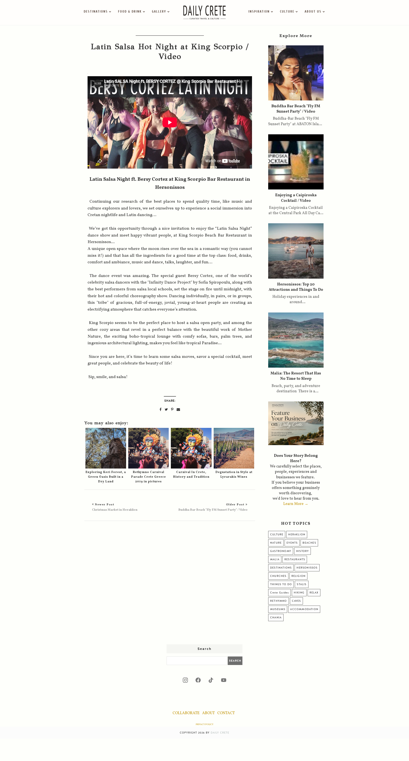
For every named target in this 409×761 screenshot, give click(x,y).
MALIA (274, 559)
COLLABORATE (186, 713)
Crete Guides (279, 592)
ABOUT (208, 713)
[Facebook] (198, 680)
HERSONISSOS (307, 567)
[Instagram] (185, 680)
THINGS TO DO (281, 584)
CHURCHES (278, 576)
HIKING (299, 592)
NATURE (276, 543)
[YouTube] (223, 680)
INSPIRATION (259, 11)
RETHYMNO (278, 601)
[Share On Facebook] (160, 409)
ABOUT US (313, 11)
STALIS (301, 584)
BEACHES (309, 543)
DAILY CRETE (220, 732)
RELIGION (298, 576)
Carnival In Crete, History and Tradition (191, 474)
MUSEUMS (277, 609)
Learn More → (295, 504)
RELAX (314, 592)
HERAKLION (296, 534)
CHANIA (276, 617)
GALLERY (159, 11)
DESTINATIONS (96, 11)
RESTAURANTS (294, 559)
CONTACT (226, 713)
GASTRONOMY (280, 551)
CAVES (296, 601)
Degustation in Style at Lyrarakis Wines (233, 474)
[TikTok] (211, 680)
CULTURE (287, 11)
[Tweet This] (166, 409)
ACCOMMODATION (304, 609)
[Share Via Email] (178, 409)
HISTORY (302, 551)
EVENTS (292, 543)
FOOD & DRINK (130, 11)
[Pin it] (172, 409)
